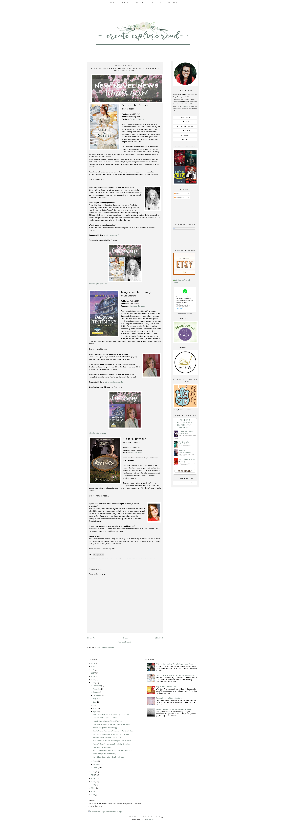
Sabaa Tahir (183, 461)
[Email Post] (90, 554)
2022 (93, 666)
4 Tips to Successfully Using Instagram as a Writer (174, 664)
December (97, 686)
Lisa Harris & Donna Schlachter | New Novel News (111, 724)
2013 (93, 781)
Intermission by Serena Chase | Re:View (107, 721)
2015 (93, 775)
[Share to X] (98, 555)
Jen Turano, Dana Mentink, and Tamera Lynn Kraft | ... (112, 734)
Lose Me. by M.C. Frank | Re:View (105, 718)
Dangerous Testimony (137, 306)
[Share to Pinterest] (103, 555)
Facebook (185, 135)
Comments (180, 197)
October (96, 692)
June (95, 705)
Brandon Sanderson (185, 452)
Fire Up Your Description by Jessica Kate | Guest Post (112, 750)
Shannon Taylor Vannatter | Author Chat (107, 737)
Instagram (185, 106)
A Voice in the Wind (185, 432)
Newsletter (155, 2)
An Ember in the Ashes (187, 459)
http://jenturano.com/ (111, 235)
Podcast (185, 122)
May (95, 708)
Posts (178, 193)
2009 (93, 795)
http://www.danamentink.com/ (115, 382)
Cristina (150, 820)
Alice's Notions (136, 453)
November (97, 689)
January (96, 768)
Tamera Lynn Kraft (146, 558)
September (97, 695)
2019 (93, 676)
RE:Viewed (172, 2)
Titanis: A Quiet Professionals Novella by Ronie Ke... (111, 744)
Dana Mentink (102, 558)
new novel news (129, 558)
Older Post (159, 638)
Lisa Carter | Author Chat (102, 747)
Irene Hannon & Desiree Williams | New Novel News (112, 741)
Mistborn (182, 451)
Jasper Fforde (183, 443)
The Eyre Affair (184, 442)
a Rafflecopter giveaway (98, 284)
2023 (93, 663)
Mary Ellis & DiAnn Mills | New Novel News (108, 757)
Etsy (183, 104)
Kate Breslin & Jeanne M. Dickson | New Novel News (175, 675)
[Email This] (94, 555)
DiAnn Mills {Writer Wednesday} (104, 754)
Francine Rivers (184, 433)
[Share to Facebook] (101, 555)
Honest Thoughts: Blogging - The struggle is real (173, 709)
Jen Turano (115, 558)
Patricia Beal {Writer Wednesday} (105, 728)
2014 (93, 778)
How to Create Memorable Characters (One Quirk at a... (113, 731)
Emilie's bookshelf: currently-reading (184, 424)
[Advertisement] (125, 630)
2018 (93, 679)
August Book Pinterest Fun (166, 687)
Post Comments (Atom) (105, 648)
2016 (93, 772)
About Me (125, 2)
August (96, 699)
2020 (93, 673)
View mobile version (125, 642)
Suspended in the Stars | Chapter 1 (169, 698)
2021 (93, 670)
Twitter (185, 139)
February (96, 764)
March (95, 761)
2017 (93, 683)
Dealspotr (189, 314)
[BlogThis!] (96, 555)
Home (111, 2)
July (95, 702)
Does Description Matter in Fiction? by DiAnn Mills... (111, 715)
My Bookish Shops (185, 126)
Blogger (161, 817)
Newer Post (91, 638)
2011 (93, 788)
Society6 (188, 104)
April (95, 712)
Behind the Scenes (137, 119)
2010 (93, 791)
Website (139, 2)
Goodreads (185, 130)
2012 (93, 785)
